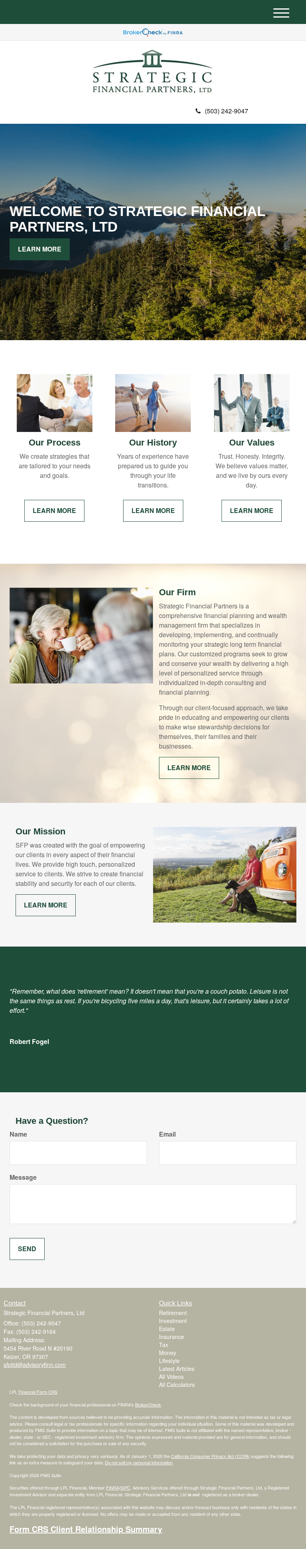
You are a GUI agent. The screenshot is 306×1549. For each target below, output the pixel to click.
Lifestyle (169, 1361)
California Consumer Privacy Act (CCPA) (210, 1456)
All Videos (171, 1377)
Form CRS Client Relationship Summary (86, 1529)
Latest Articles (176, 1369)
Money (167, 1353)
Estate (167, 1329)
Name (18, 1134)
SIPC (125, 1487)
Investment (173, 1321)
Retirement (173, 1313)
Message (23, 1177)
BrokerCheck (148, 1404)
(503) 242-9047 (226, 110)
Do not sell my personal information (139, 1462)
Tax (163, 1345)
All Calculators (177, 1385)
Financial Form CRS (37, 1392)
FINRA (112, 1487)
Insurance (171, 1337)
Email (167, 1134)
